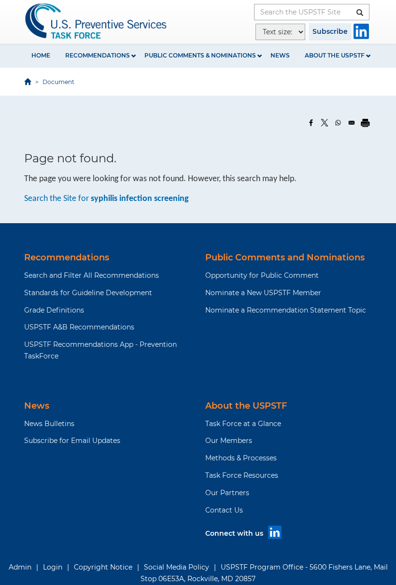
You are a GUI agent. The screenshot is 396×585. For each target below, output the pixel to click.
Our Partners (227, 492)
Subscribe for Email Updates (72, 440)
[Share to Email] (351, 123)
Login (52, 567)
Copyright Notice (103, 567)
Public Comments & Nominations (200, 55)
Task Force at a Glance (243, 423)
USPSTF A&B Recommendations (79, 327)
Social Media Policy (176, 567)
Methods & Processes (241, 458)
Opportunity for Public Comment (262, 275)
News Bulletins (49, 423)
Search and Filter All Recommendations (91, 275)
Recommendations (97, 55)
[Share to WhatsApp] (338, 123)
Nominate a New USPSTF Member (263, 292)
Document (58, 82)
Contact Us (224, 510)
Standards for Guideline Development (88, 292)
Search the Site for (106, 198)
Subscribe (330, 31)
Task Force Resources (241, 475)
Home (40, 55)
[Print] (365, 123)
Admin (20, 567)
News (280, 55)
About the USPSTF (335, 55)
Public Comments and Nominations (285, 257)
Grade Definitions (54, 310)
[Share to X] (324, 123)
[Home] (96, 21)
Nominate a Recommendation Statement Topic (285, 310)
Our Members (228, 440)
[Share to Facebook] (311, 123)
